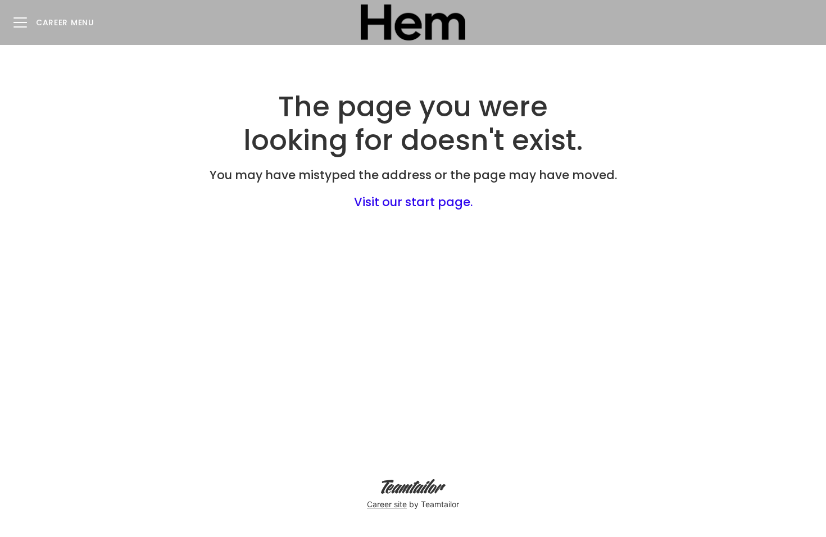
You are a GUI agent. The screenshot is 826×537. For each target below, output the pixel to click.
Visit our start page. (413, 202)
